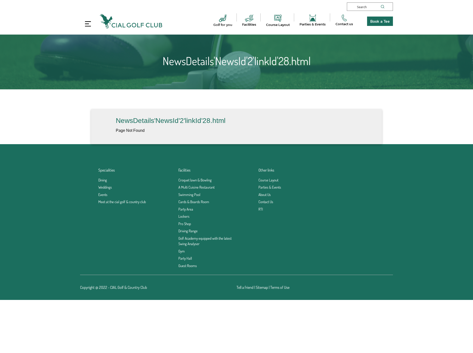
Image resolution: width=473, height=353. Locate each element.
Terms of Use (279, 287)
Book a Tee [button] (380, 21)
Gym (181, 251)
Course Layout (278, 24)
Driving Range (188, 231)
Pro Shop (184, 223)
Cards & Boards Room (193, 201)
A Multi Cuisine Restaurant (196, 187)
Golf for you (222, 24)
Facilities (249, 24)
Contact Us (265, 201)
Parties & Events (313, 24)
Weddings (105, 187)
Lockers (183, 216)
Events (102, 194)
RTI (260, 209)
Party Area (185, 209)
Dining (102, 180)
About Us (264, 194)
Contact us (344, 24)
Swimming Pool (189, 194)
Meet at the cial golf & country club (122, 201)
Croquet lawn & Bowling (195, 180)
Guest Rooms (187, 265)
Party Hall (185, 258)
